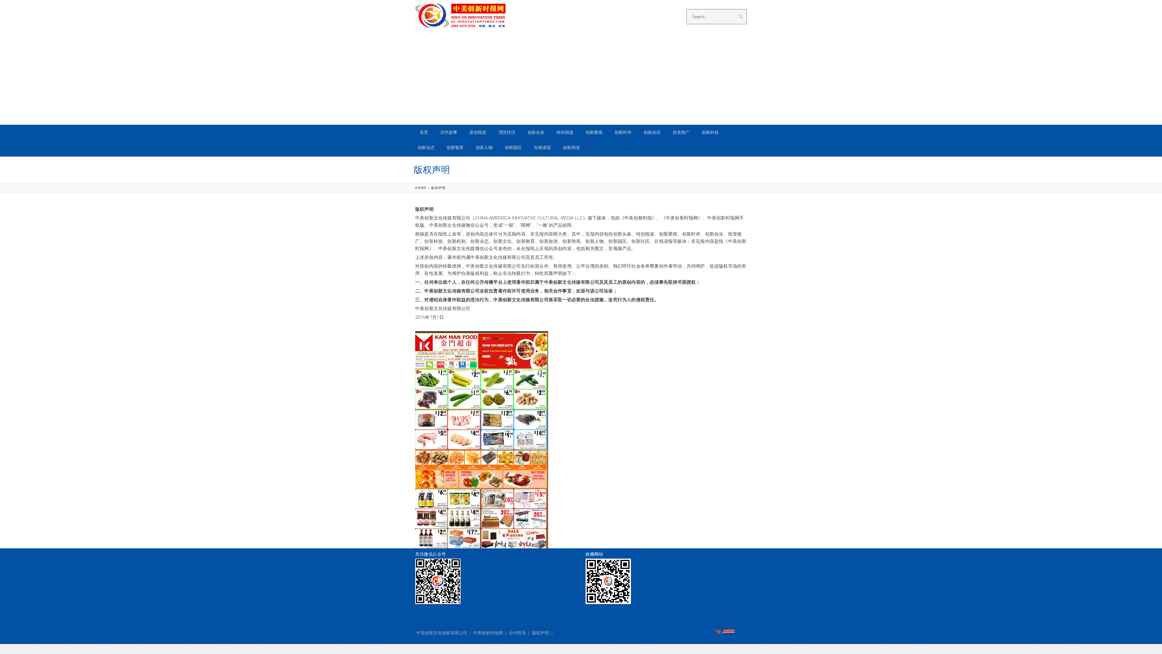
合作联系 (517, 632)
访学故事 (448, 132)
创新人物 (484, 147)
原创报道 (477, 132)
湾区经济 (506, 132)
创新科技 (710, 132)
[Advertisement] (581, 73)
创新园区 (513, 147)
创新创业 (652, 132)
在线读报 (542, 147)
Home (421, 188)
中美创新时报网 (488, 632)
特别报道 (564, 132)
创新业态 (426, 147)
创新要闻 (594, 132)
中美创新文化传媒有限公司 (441, 632)
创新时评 (623, 132)
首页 (424, 132)
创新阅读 (571, 147)
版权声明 (540, 632)
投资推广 (681, 132)
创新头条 (535, 132)
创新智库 (455, 147)
